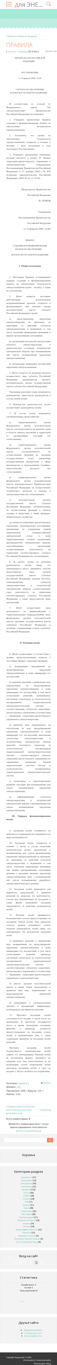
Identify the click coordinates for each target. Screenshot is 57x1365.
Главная (10, 36)
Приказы (26, 1232)
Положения (26, 1186)
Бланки (26, 1205)
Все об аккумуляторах (27, 1242)
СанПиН (26, 1198)
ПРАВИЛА (45, 1110)
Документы (26, 1177)
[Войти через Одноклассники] (41, 1262)
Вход (36, 1130)
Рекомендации (26, 1217)
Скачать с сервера (18, 51)
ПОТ (27, 1201)
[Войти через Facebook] (26, 1262)
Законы (26, 1226)
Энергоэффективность (27, 1229)
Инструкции (26, 1183)
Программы (26, 1180)
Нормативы (26, 1211)
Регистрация (25, 1130)
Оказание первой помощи (27, 1238)
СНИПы (26, 1195)
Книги (26, 1208)
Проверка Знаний (27, 1235)
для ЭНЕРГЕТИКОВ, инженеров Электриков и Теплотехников (29, 4)
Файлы (21, 36)
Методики (27, 1214)
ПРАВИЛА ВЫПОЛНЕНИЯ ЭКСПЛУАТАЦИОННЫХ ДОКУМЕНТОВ (20, 1110)
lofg (19, 1086)
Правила (31, 36)
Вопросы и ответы (27, 1220)
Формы (26, 1223)
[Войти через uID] (15, 1262)
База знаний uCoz (33, 1336)
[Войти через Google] (36, 1262)
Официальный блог (33, 1330)
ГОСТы (27, 1192)
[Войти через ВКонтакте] (20, 1262)
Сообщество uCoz (33, 1333)
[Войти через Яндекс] (31, 1262)
